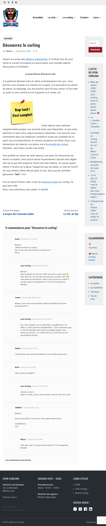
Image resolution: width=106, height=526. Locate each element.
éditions (30, 59)
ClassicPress (91, 522)
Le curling (68, 17)
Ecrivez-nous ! (10, 497)
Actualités (38, 17)
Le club (51, 17)
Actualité (8, 38)
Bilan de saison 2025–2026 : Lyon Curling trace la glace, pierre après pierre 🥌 (94, 97)
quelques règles (50, 182)
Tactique (94, 291)
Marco (9, 51)
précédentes (41, 59)
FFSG (77, 484)
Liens (96, 17)
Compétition (96, 287)
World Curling (81, 493)
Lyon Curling (19, 522)
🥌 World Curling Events (93, 256)
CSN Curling (81, 489)
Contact (84, 17)
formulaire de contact (57, 144)
